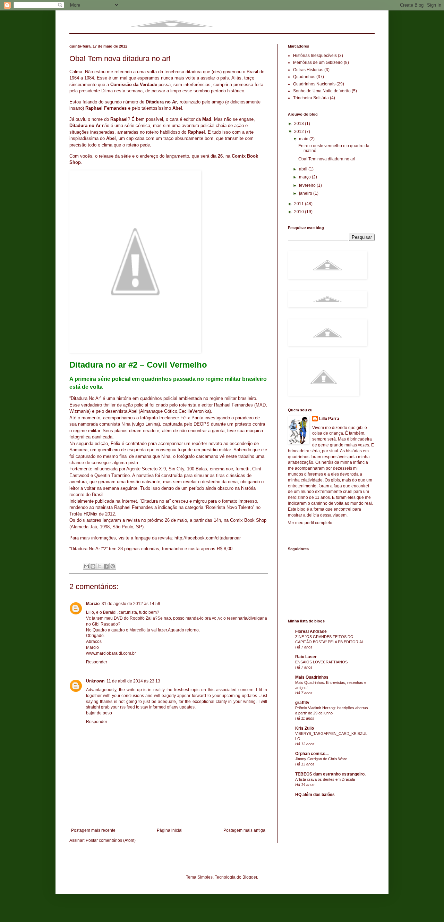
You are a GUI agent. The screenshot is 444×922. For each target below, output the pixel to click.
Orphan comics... (311, 753)
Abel (132, 411)
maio (304, 138)
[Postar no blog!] (92, 566)
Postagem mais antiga (244, 830)
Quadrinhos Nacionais (314, 84)
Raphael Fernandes (233, 405)
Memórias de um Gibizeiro (318, 62)
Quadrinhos (304, 76)
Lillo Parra (329, 418)
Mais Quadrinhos (311, 677)
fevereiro (308, 185)
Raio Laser (306, 656)
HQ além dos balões (315, 794)
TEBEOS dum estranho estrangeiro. (330, 774)
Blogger (249, 877)
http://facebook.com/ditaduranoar (207, 537)
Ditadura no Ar (161, 101)
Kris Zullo (304, 728)
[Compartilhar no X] (99, 566)
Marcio (93, 603)
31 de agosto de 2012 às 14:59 (131, 603)
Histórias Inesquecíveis (315, 55)
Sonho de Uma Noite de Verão (322, 91)
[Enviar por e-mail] (86, 566)
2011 (299, 203)
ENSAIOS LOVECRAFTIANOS (321, 662)
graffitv (302, 702)
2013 (299, 123)
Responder (96, 662)
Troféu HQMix (83, 514)
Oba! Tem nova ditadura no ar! (326, 159)
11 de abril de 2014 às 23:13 (133, 681)
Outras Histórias (308, 69)
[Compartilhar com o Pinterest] (112, 566)
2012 (299, 131)
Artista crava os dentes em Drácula (325, 779)
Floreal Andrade (311, 631)
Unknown (95, 681)
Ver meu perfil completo (310, 522)
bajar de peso (99, 713)
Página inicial (169, 830)
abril (303, 169)
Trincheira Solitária (311, 97)
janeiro (306, 193)
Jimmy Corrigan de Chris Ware (321, 759)
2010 (299, 211)
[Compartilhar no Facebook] (106, 566)
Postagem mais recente (93, 830)
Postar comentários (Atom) (111, 840)
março (305, 177)
